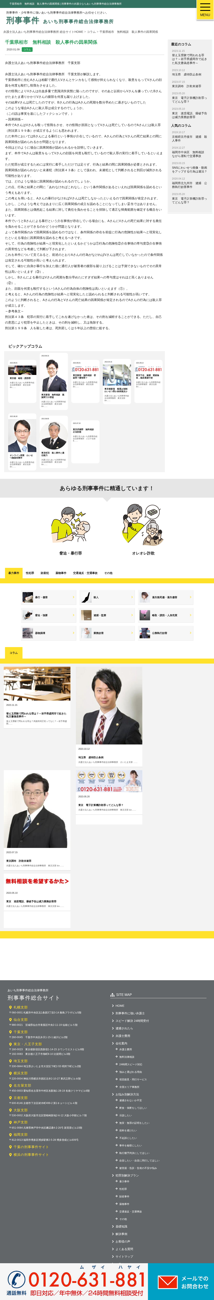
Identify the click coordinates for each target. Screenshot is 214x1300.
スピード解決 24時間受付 (132, 1020)
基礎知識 (121, 1226)
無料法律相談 (126, 1056)
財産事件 (124, 1196)
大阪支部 (21, 1110)
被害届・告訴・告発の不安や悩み (138, 1168)
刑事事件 (60, 20)
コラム (27, 49)
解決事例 (121, 1234)
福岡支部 (21, 1134)
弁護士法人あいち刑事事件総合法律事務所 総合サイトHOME (43, 31)
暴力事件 (13, 573)
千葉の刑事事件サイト (31, 1147)
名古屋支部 (22, 1085)
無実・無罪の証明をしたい (134, 1123)
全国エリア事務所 (129, 1087)
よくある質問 (124, 1249)
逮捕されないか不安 (130, 1100)
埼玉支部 (21, 1061)
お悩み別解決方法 (127, 1094)
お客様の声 (123, 1241)
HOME (120, 1005)
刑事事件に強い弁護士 (130, 1013)
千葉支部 (21, 1032)
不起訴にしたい (128, 1138)
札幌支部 (21, 1007)
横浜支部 (21, 1073)
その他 (108, 573)
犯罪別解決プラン (127, 1175)
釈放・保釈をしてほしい (133, 1107)
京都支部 (21, 1098)
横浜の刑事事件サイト (31, 1154)
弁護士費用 (123, 1035)
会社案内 (121, 1043)
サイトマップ (124, 1256)
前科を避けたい (128, 1130)
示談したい (125, 1115)
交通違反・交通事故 (130, 1211)
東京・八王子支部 (28, 1044)
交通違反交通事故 (85, 573)
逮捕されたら (124, 1028)
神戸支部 (21, 1122)
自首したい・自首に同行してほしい (139, 1160)
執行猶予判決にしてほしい (134, 1153)
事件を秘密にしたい (130, 1145)
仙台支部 (21, 1019)
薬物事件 (61, 573)
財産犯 (45, 573)
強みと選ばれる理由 (130, 1072)
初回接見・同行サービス (133, 1079)
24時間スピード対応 (130, 1064)
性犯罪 (30, 573)
